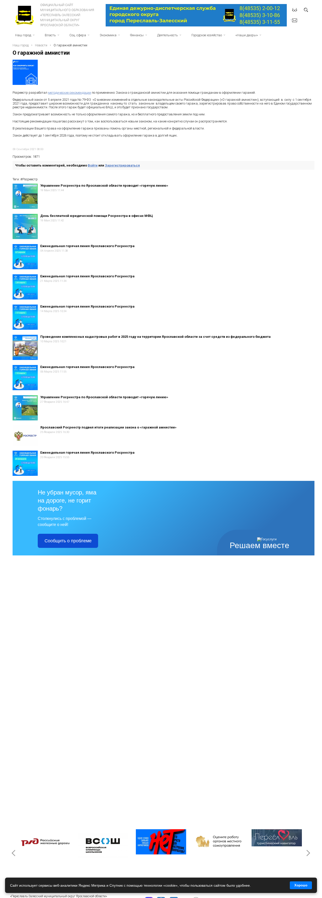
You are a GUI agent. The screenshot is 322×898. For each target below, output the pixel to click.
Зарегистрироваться (122, 165)
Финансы (139, 36)
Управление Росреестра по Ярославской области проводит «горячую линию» (104, 185)
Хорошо (300, 885)
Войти (93, 165)
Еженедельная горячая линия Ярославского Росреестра (87, 246)
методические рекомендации (69, 92)
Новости (41, 45)
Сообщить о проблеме (68, 540)
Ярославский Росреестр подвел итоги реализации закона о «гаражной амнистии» (108, 427)
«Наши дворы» (248, 36)
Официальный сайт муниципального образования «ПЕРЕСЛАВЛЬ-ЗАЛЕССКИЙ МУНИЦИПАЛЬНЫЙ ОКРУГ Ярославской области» (67, 15)
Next (308, 853)
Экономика (110, 36)
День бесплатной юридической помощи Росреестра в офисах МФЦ (96, 216)
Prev (14, 853)
